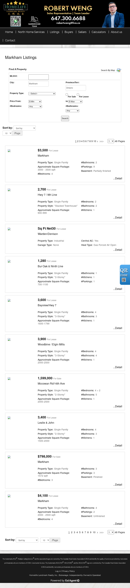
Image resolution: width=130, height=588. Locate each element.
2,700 (42, 189)
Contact (10, 40)
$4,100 (43, 495)
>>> (102, 141)
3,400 (42, 417)
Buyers (68, 32)
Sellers (82, 32)
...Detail (117, 178)
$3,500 (43, 150)
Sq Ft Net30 (47, 228)
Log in (58, 571)
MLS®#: (13, 76)
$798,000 (45, 456)
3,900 (42, 338)
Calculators (99, 32)
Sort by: (8, 128)
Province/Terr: (72, 82)
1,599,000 (45, 378)
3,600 (42, 299)
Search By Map (108, 70)
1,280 (42, 260)
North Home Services (31, 32)
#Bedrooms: (16, 106)
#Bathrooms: (72, 106)
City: (12, 82)
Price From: (15, 101)
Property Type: (17, 93)
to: (67, 101)
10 (94, 141)
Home (9, 32)
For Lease (84, 96)
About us (116, 32)
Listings (54, 32)
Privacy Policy (68, 571)
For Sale (72, 96)
